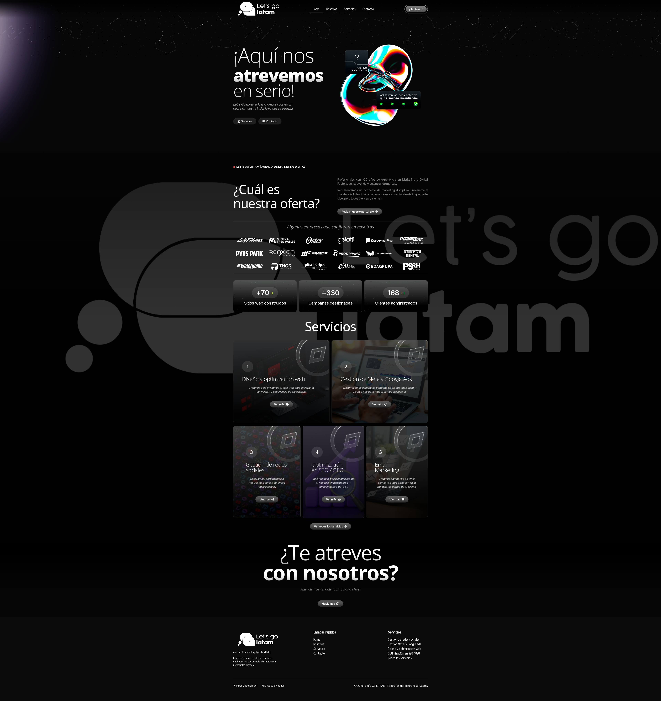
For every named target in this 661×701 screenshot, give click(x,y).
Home (316, 9)
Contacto (368, 9)
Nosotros (331, 9)
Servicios (350, 9)
